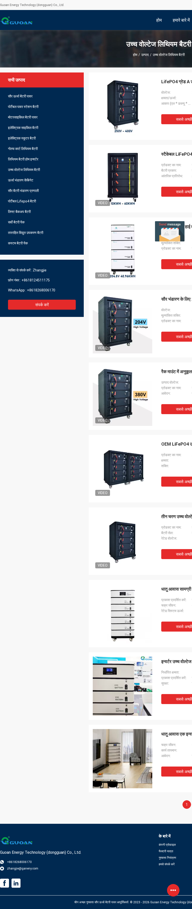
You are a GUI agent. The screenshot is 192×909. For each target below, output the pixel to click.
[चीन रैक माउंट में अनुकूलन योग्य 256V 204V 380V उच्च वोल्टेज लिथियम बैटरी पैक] (122, 396)
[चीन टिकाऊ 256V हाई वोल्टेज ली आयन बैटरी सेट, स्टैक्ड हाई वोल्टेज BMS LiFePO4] (122, 251)
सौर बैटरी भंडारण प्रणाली (23, 191)
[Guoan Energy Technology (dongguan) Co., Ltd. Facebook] (4, 883)
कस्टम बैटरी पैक (18, 243)
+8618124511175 (36, 280)
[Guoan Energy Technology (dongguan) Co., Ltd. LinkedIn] (16, 883)
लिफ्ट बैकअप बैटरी (19, 212)
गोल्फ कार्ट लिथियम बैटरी (23, 149)
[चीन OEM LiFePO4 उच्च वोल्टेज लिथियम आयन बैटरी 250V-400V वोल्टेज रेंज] (122, 469)
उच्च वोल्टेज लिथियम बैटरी (24, 170)
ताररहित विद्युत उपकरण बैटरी (25, 233)
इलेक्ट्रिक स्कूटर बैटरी (22, 138)
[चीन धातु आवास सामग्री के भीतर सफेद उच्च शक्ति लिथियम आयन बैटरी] (122, 614)
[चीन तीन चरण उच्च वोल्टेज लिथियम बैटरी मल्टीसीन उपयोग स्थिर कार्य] (122, 541)
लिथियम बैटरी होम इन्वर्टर (23, 159)
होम (135, 55)
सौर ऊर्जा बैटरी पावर (20, 96)
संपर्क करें (42, 304)
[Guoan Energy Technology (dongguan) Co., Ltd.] (16, 20)
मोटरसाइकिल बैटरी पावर (23, 117)
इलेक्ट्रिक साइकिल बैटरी (23, 128)
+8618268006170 (41, 290)
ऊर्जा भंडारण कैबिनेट (20, 180)
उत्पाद (145, 55)
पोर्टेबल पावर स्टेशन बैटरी (23, 107)
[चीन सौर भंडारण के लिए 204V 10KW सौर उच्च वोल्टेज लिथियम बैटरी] (122, 324)
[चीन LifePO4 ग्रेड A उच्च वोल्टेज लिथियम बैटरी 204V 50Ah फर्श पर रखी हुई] (122, 106)
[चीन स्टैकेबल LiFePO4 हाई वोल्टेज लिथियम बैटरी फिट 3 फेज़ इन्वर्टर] (122, 179)
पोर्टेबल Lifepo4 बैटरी (22, 201)
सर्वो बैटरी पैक (16, 222)
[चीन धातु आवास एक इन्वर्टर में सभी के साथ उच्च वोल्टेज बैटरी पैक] (122, 759)
